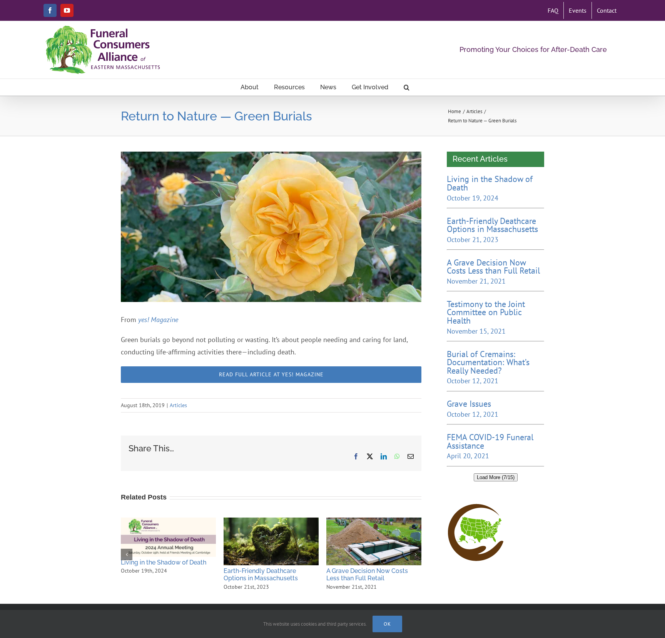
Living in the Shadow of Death (168, 537)
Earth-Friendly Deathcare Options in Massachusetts (271, 541)
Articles (178, 405)
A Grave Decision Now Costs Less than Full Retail (374, 541)
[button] (406, 87)
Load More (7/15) (496, 477)
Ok (387, 624)
